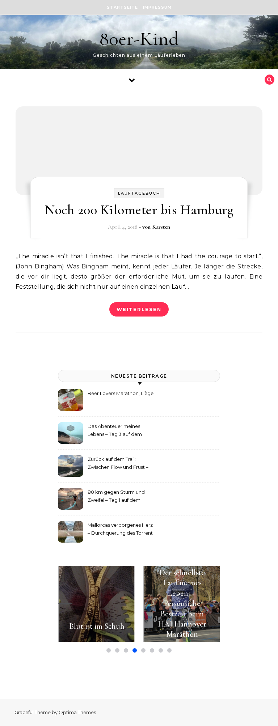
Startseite (122, 7)
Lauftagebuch (139, 193)
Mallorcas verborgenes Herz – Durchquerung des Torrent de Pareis (120, 530)
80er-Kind (139, 38)
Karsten (161, 226)
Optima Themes (77, 712)
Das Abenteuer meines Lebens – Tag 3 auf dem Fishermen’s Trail (115, 431)
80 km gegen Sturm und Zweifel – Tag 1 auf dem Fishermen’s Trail (116, 497)
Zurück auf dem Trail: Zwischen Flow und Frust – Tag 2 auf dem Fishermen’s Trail (118, 464)
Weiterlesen (139, 309)
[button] (65, 603)
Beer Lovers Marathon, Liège (120, 393)
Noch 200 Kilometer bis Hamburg (139, 209)
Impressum (157, 7)
